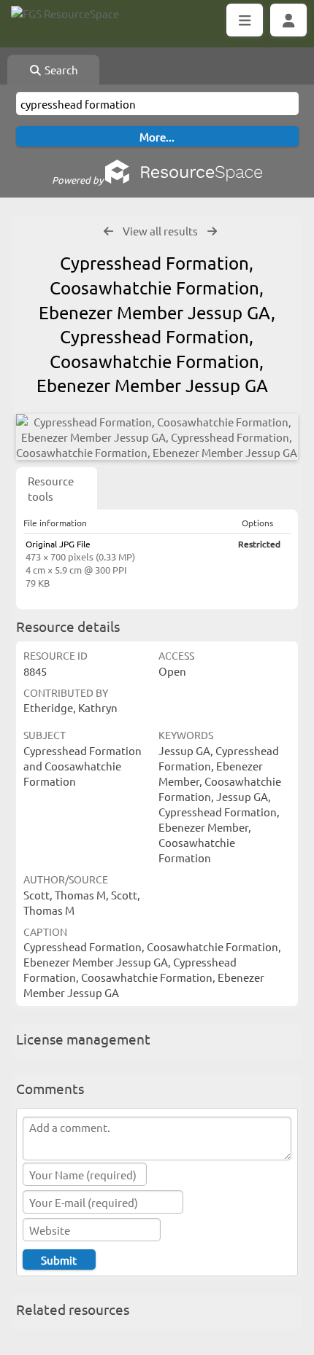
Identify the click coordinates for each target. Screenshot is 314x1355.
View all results (160, 231)
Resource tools (51, 488)
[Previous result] (108, 231)
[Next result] (212, 231)
